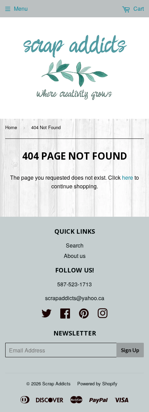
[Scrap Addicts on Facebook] (65, 315)
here (127, 177)
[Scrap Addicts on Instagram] (102, 315)
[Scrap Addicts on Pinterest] (84, 315)
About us (75, 256)
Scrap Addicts (56, 383)
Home (11, 127)
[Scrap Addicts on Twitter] (46, 315)
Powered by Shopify (97, 383)
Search (75, 245)
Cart (138, 8)
